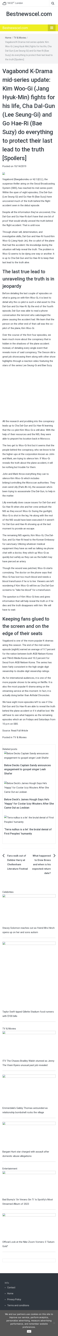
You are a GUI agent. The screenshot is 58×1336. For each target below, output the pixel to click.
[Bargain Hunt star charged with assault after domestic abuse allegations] (29, 1135)
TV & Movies (20, 37)
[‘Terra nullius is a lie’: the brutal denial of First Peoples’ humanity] (29, 819)
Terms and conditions (18, 1305)
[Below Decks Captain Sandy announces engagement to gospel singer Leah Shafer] (29, 755)
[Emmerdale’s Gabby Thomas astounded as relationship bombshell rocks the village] (29, 1090)
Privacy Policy (14, 1299)
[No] (54, 1323)
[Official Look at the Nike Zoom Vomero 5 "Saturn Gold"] (29, 1226)
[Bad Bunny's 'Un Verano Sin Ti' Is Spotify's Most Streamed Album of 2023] (29, 1184)
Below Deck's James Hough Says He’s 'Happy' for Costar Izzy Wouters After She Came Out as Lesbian (29, 803)
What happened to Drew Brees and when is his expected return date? (41, 864)
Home (8, 37)
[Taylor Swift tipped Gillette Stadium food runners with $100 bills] (29, 975)
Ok (29, 1331)
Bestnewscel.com (29, 14)
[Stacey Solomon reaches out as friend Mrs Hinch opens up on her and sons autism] (29, 909)
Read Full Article (19, 730)
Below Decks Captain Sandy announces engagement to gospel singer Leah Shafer (27, 769)
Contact (11, 1287)
